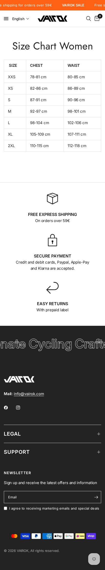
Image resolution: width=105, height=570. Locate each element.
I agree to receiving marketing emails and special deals (54, 508)
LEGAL (12, 434)
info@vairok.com (29, 393)
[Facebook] (9, 407)
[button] (20, 18)
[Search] (88, 18)
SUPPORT (17, 452)
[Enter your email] (96, 497)
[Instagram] (21, 407)
